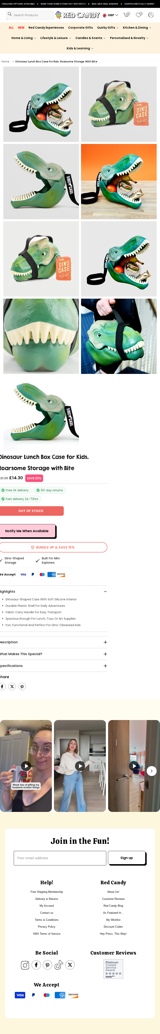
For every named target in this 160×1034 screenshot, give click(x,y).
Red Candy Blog (113, 905)
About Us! (113, 891)
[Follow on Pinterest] (47, 965)
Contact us (46, 912)
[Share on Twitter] (12, 686)
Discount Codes (113, 926)
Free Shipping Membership (47, 891)
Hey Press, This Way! (113, 933)
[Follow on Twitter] (70, 965)
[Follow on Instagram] (25, 965)
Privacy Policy (46, 926)
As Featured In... (113, 912)
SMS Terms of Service (46, 933)
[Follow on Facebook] (36, 965)
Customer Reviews (113, 898)
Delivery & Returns (46, 898)
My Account (47, 905)
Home (5, 61)
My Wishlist (113, 919)
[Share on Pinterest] (22, 686)
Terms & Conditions (47, 919)
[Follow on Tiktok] (59, 965)
